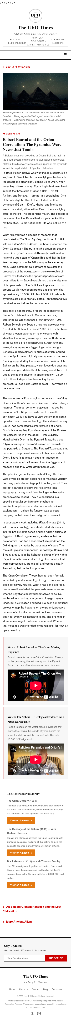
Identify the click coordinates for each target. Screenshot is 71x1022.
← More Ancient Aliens (18, 921)
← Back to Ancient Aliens (16, 66)
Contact (35, 989)
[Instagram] (39, 1013)
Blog (45, 989)
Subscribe (55, 958)
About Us (23, 989)
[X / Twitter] (32, 1013)
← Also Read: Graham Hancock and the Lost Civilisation (32, 909)
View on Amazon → (21, 820)
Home (12, 989)
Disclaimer (57, 989)
